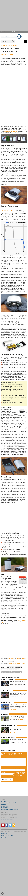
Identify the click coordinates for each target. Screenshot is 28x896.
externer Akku (10, 667)
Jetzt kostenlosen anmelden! (9, 818)
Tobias (18, 658)
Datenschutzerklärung (7, 835)
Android (3, 801)
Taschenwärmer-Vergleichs (10, 131)
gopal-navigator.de (10, 31)
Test (18, 669)
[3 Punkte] (11, 661)
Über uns (3, 837)
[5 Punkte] (13, 661)
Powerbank (4, 669)
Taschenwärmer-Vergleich (7, 210)
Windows (3, 804)
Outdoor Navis (5, 807)
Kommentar (4, 757)
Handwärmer (18, 667)
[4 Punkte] (12, 661)
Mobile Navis (4, 806)
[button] (5, 672)
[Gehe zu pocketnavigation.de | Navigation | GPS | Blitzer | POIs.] (1, 45)
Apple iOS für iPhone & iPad (8, 803)
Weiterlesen (12, 686)
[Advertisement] (14, 15)
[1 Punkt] (9, 661)
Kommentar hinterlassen (7, 54)
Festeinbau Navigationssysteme (9, 809)
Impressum (4, 833)
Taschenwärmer (12, 669)
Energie (5, 45)
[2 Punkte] (10, 661)
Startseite (3, 31)
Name (2, 768)
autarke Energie (12, 45)
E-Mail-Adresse (16, 768)
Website (3, 772)
